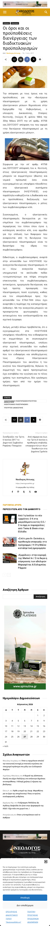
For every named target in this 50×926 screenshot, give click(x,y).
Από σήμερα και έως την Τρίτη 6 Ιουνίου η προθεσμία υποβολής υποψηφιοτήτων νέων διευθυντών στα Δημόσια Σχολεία (36, 444)
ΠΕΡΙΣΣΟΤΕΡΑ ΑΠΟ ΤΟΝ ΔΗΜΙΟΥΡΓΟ (21, 509)
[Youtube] (36, 492)
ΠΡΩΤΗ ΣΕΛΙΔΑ (9, 545)
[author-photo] (25, 475)
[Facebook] (27, 59)
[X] (33, 59)
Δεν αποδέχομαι (25, 905)
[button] (45, 861)
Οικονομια (15, 23)
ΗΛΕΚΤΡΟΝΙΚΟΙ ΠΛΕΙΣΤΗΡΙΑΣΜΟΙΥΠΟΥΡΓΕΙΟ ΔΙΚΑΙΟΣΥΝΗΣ (20, 401)
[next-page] (9, 575)
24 (6, 736)
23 (44, 731)
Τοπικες (6, 562)
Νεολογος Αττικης (13, 53)
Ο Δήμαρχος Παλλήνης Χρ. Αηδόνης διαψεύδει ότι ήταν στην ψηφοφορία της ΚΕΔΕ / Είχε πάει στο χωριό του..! (23, 805)
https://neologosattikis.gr (25, 483)
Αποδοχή (25, 897)
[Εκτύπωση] (20, 59)
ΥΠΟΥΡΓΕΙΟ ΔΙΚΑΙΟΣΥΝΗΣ (13, 408)
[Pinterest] (19, 492)
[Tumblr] (25, 492)
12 (18, 726)
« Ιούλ (5, 746)
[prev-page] (4, 575)
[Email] (14, 59)
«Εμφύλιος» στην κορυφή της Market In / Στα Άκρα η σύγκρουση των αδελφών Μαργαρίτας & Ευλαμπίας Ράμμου (32, 561)
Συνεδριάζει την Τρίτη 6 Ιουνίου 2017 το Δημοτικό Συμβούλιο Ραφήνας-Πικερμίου (13, 441)
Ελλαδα (6, 522)
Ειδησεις (6, 23)
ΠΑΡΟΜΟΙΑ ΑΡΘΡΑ (12, 505)
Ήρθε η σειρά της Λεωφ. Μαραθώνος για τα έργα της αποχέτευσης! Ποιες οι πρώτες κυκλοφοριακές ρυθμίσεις (23, 793)
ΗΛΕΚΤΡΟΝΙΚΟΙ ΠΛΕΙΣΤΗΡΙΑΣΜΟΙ (16, 404)
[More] (40, 59)
